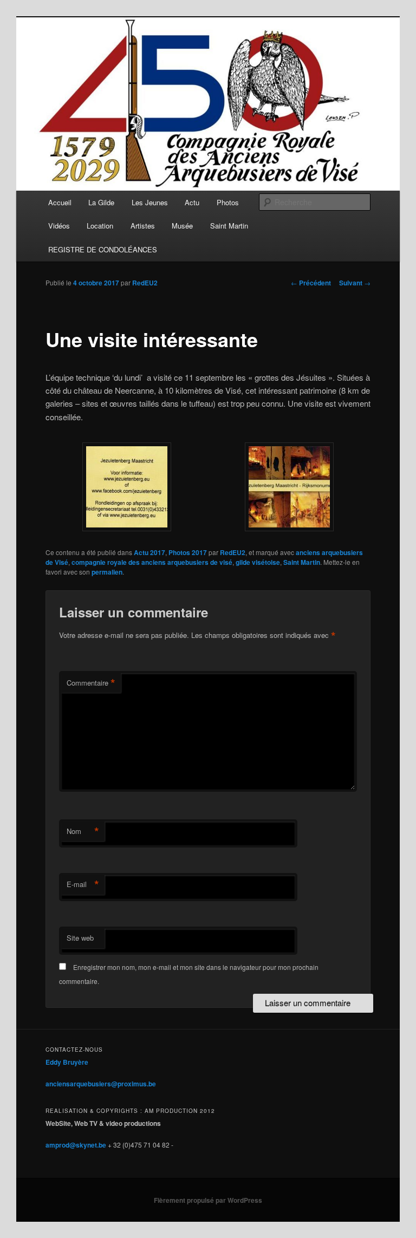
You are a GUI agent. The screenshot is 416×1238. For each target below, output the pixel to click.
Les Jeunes (150, 202)
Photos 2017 (187, 552)
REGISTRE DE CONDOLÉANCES (102, 249)
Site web (80, 938)
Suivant (354, 283)
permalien (107, 572)
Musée (182, 225)
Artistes (143, 225)
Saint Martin (229, 225)
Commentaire (91, 683)
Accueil (60, 202)
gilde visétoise (258, 562)
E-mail (83, 884)
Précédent (311, 283)
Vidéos (59, 225)
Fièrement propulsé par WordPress (208, 1200)
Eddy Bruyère (67, 1062)
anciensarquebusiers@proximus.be (101, 1084)
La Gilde (101, 202)
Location (100, 225)
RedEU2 (145, 283)
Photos (228, 202)
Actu (192, 202)
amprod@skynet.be (76, 1145)
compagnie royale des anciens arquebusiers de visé (152, 562)
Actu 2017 (149, 552)
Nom (83, 831)
